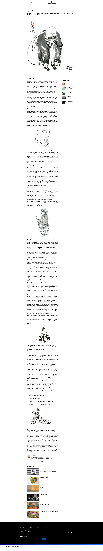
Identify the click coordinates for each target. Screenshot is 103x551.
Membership (38, 524)
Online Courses (30, 530)
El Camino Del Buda (23, 532)
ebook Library (30, 526)
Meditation (22, 526)
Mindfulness (22, 527)
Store (29, 528)
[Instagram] (69, 532)
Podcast (21, 531)
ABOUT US (44, 524)
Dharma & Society (23, 530)
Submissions (45, 528)
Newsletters (30, 527)
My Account (37, 528)
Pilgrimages (30, 531)
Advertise (44, 527)
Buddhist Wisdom (23, 528)
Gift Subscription (38, 530)
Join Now (37, 526)
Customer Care (38, 527)
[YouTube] (72, 532)
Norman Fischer (30, 16)
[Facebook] (66, 532)
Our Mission (45, 526)
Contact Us (67, 524)
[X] (75, 532)
